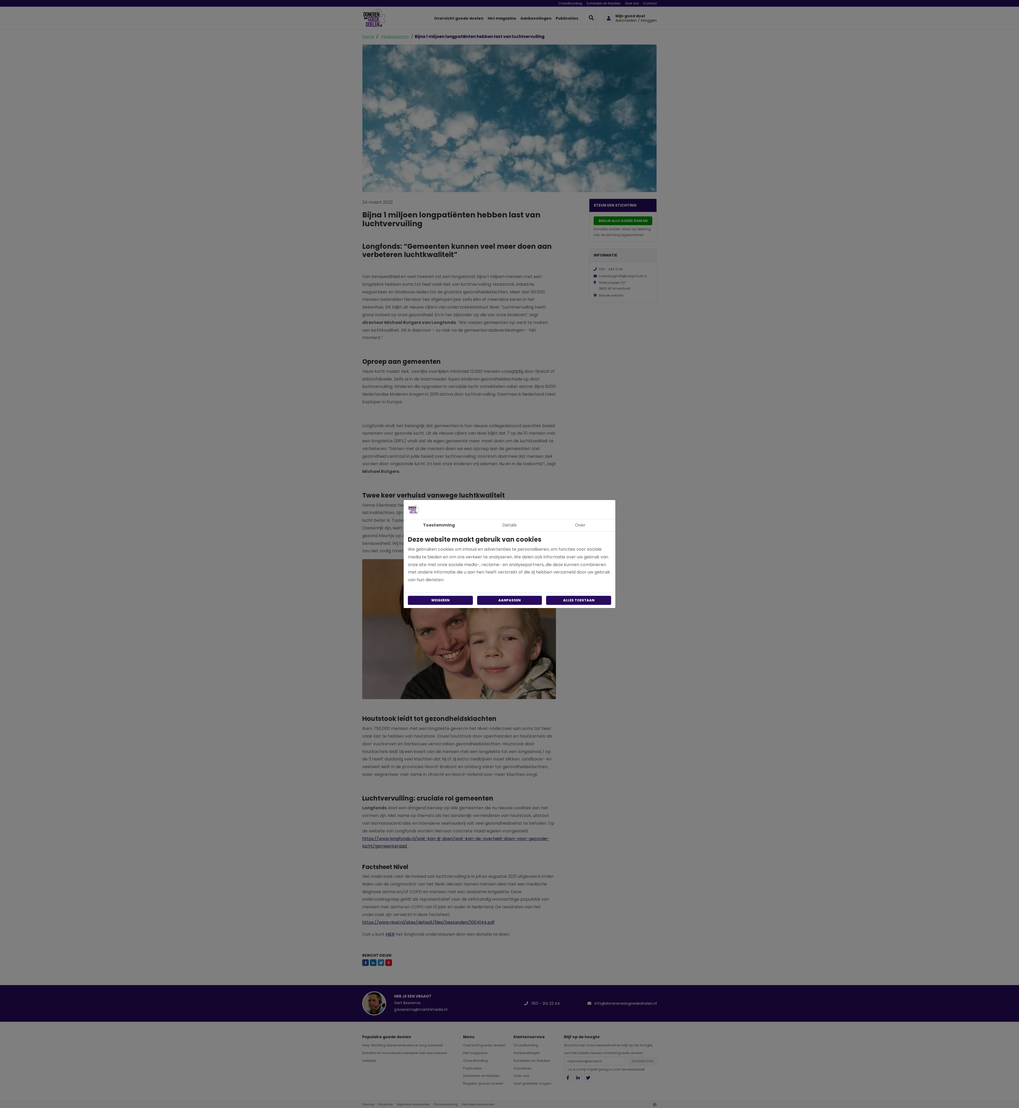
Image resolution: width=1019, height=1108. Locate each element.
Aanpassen (509, 600)
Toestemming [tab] (439, 525)
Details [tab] (509, 525)
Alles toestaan (578, 600)
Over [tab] (580, 525)
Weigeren (440, 600)
